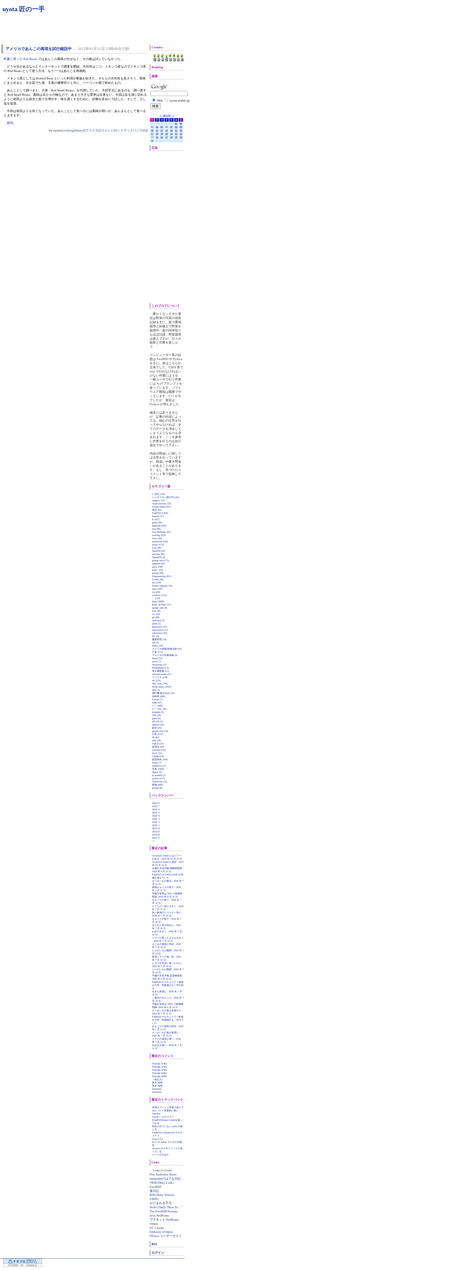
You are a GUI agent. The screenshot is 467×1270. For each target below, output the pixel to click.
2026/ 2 (156, 822)
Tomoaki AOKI (159, 1063)
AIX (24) (156, 715)
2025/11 (156, 831)
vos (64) (156, 592)
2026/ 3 (156, 819)
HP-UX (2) (157, 721)
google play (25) (160, 731)
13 (166, 130)
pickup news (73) (160, 560)
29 (176, 137)
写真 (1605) (158, 769)
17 (152, 134)
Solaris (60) (157, 579)
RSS (154, 1244)
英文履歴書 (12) (160, 671)
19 (162, 134)
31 (152, 140)
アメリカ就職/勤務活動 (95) (167, 649)
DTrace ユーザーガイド (166, 1236)
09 (181, 127)
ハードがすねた (160, 1154)
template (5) (158, 712)
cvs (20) (156, 614)
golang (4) (157, 787)
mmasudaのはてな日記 (165, 1178)
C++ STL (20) (159, 709)
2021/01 (167, 115)
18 (157, 134)
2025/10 (156, 834)
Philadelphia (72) (160, 667)
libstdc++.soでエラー (163, 1116)
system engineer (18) (162, 585)
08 (176, 127)
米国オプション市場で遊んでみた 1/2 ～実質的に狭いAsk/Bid (168, 1110)
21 (171, 134)
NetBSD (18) (158, 551)
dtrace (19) (157, 658)
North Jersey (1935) (161, 686)
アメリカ (92, 130)
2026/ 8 (156, 803)
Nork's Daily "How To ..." (166, 1207)
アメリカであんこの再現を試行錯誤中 (39, 49)
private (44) (157, 573)
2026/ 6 (156, 809)
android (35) (158, 724)
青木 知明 (157, 1082)
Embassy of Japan (161, 1232)
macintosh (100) (160, 541)
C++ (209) (157, 705)
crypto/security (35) (161, 503)
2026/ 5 (156, 812)
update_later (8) (159, 607)
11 (157, 130)
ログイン (158, 1252)
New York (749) (160, 683)
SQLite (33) (158, 743)
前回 (10, 123)
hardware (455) (159, 525)
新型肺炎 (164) (160, 759)
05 (162, 127)
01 (176, 123)
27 (166, 137)
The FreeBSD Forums (164, 1211)
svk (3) (155, 642)
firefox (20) (157, 645)
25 (157, 137)
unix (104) (157, 588)
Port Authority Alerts (163, 1174)
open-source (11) (160, 630)
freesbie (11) (158, 516)
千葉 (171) (157, 652)
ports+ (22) (157, 570)
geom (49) (157, 522)
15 (176, 130)
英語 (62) (157, 510)
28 (171, 137)
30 (181, 137)
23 (181, 134)
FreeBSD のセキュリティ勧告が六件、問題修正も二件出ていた (168, 1019)
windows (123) (159, 595)
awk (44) (156, 611)
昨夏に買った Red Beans (20, 59)
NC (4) (155, 636)
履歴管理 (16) (159, 639)
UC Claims (157, 1228)
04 (157, 127)
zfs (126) (156, 680)
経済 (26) (157, 727)
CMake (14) (158, 756)
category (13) (158, 500)
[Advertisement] (172, 227)
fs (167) (156, 519)
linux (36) (157, 538)
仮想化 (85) (158, 746)
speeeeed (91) (158, 563)
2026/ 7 (156, 806)
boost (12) (157, 753)
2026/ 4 (156, 815)
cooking (68, 130)
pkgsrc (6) (157, 772)
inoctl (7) (156, 661)
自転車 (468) (158, 696)
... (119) (156, 598)
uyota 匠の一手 (23, 9)
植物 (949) (157, 784)
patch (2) (156, 623)
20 (166, 134)
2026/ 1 (156, 825)
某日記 (154, 1191)
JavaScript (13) (159, 664)
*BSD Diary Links (162, 1182)
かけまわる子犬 (161, 1203)
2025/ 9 (156, 838)
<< (161, 115)
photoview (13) (159, 626)
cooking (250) (159, 535)
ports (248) (157, 566)
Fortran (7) (157, 699)
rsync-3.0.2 (157, 1139)
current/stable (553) (161, 506)
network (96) (158, 554)
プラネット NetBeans (164, 1219)
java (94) (156, 528)
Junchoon (156, 1089)
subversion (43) (159, 633)
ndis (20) (156, 740)
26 (162, 137)
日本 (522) (157, 734)
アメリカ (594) (160, 677)
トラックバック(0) (133, 130)
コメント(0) (109, 130)
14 (171, 130)
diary (79, 130)
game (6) (156, 718)
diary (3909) (158, 601)
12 (162, 130)
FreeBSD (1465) (160, 513)
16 (181, 130)
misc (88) (156, 547)
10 (152, 130)
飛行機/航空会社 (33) (163, 693)
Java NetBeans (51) (161, 532)
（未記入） (158, 1079)
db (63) (155, 737)
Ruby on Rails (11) (161, 604)
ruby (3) (156, 690)
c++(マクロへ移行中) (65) (165, 497)
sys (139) (156, 582)
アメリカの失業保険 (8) (164, 655)
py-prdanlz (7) (159, 775)
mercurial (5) (158, 620)
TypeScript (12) (159, 781)
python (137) (158, 778)
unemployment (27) (161, 674)
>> (172, 115)
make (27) (157, 702)
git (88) (155, 617)
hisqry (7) (157, 762)
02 (181, 123)
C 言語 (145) (158, 494)
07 (171, 127)
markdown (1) (159, 765)
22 (176, 134)
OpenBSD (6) (158, 557)
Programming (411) (161, 576)
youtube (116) (159, 750)
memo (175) (158, 544)
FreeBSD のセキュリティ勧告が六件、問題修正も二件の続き (168, 985)
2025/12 (156, 828)
